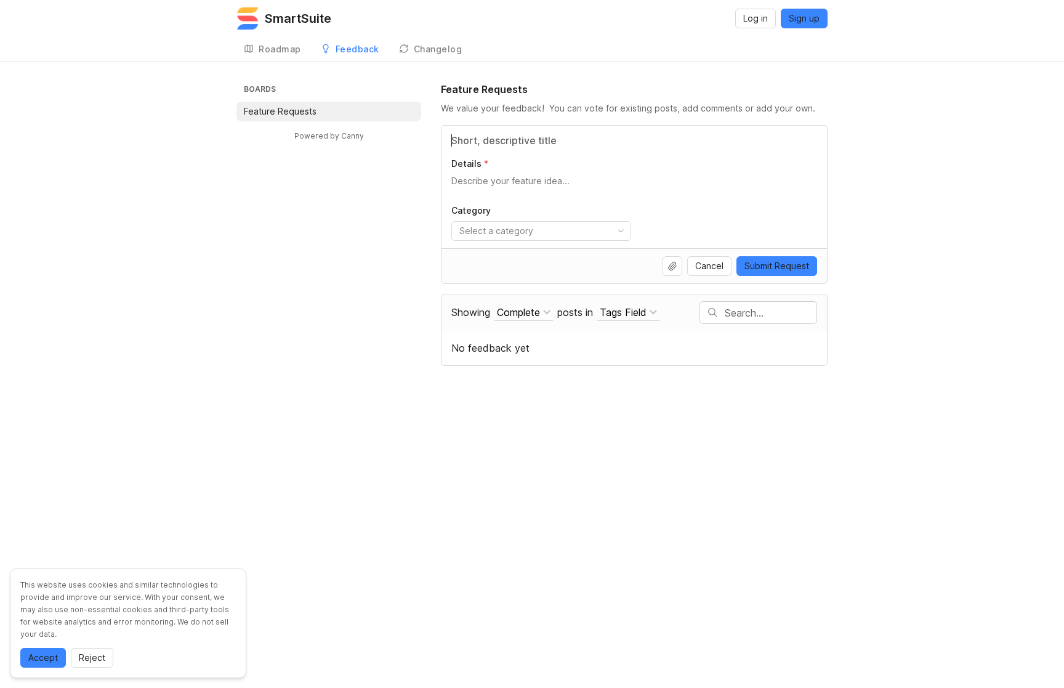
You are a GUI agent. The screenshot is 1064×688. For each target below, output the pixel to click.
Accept (43, 657)
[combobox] (541, 231)
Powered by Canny (329, 135)
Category (471, 210)
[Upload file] (672, 266)
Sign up (804, 18)
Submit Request (776, 266)
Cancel (709, 266)
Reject (92, 657)
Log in (755, 18)
